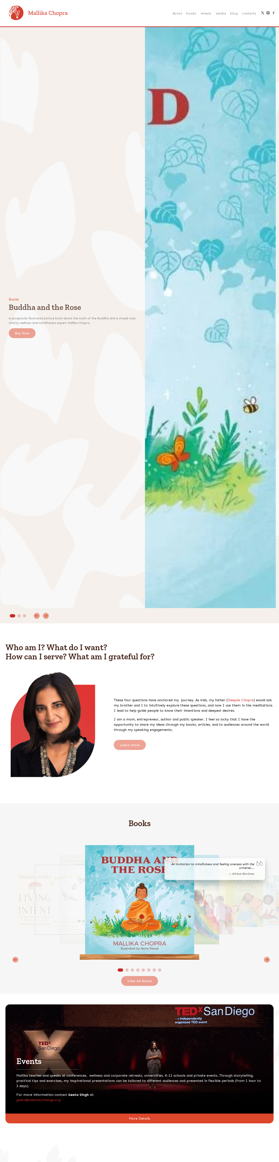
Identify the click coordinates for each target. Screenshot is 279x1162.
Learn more (130, 745)
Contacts (249, 13)
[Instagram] (268, 13)
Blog (234, 13)
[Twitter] (262, 13)
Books (191, 13)
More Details (139, 1118)
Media (221, 13)
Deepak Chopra (240, 700)
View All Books (139, 981)
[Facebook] (273, 13)
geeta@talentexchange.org (38, 1100)
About (177, 13)
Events (206, 13)
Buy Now (22, 333)
